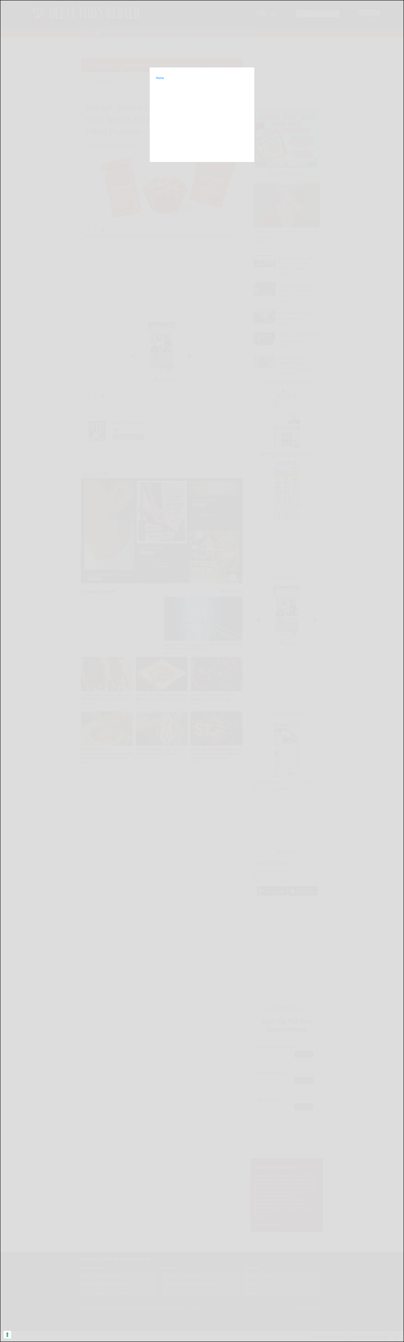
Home (160, 77)
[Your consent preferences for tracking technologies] (7, 1335)
